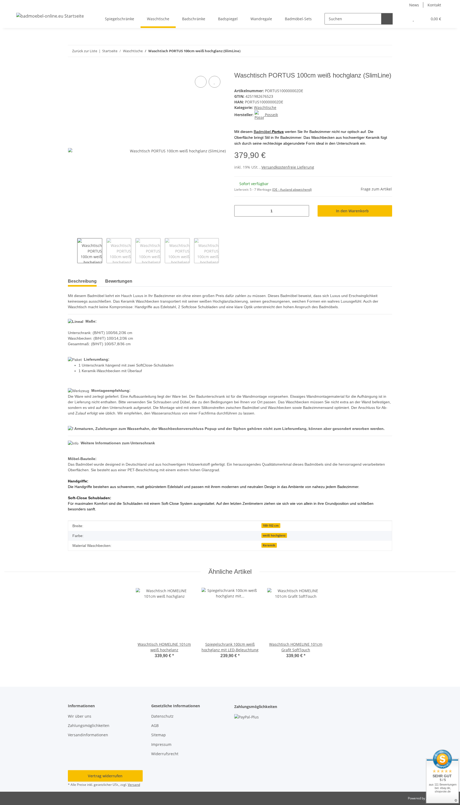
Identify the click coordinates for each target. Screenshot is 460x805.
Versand (134, 784)
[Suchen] (387, 19)
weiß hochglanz (274, 535)
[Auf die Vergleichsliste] (201, 82)
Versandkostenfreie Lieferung (287, 167)
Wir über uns (79, 716)
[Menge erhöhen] (303, 210)
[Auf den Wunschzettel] (214, 82)
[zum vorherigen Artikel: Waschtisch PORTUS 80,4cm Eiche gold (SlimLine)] (375, 51)
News (414, 4)
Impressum (161, 744)
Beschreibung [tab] (82, 281)
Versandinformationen (88, 734)
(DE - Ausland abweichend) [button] (292, 189)
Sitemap (158, 734)
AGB (155, 725)
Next (223, 250)
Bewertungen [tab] (118, 281)
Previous (72, 250)
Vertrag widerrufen (105, 775)
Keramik (269, 545)
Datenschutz (162, 716)
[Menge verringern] (240, 210)
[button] (402, 19)
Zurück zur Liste (84, 50)
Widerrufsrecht (164, 753)
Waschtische (265, 107)
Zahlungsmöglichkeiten (88, 725)
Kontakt (434, 4)
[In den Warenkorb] (72, 69)
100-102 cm (271, 525)
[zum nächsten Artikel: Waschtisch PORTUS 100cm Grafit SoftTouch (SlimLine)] (386, 51)
